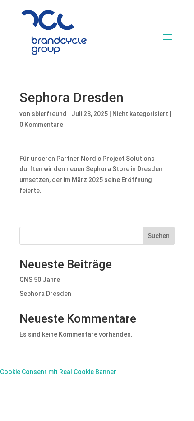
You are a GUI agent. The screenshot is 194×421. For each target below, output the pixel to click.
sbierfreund (49, 113)
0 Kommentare (41, 124)
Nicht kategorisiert (140, 113)
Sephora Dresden (45, 293)
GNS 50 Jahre (39, 279)
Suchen (159, 235)
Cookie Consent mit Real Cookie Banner (58, 371)
